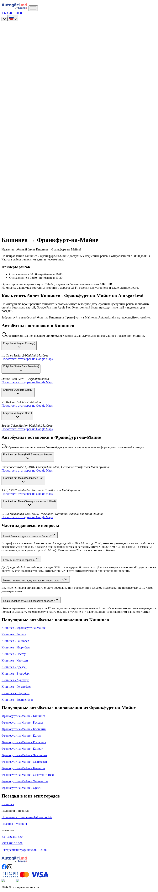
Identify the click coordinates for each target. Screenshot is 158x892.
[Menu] (33, 8)
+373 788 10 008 (12, 843)
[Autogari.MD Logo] (15, 9)
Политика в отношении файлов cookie (27, 817)
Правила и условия (14, 823)
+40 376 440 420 (12, 836)
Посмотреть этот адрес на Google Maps (27, 359)
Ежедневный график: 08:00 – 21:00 (24, 849)
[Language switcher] (13, 18)
